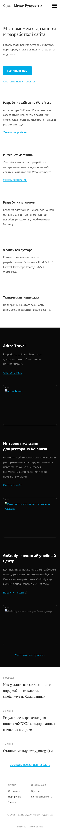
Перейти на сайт (13, 592)
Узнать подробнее (15, 132)
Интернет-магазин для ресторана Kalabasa (25, 446)
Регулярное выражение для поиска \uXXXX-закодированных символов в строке (29, 723)
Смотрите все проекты (30, 655)
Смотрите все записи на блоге (30, 764)
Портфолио (14, 796)
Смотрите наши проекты (19, 81)
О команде (14, 791)
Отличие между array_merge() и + (29, 750)
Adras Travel (14, 345)
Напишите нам (17, 70)
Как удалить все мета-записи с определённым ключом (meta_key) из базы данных (27, 690)
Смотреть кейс (12, 372)
